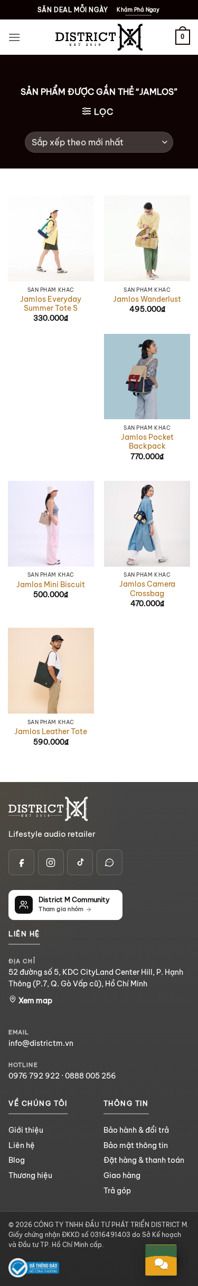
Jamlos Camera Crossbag (147, 589)
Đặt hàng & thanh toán (143, 1160)
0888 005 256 (90, 1076)
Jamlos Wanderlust (147, 299)
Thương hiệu (30, 1175)
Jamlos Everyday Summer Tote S (50, 304)
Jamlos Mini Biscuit (50, 584)
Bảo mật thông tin (135, 1145)
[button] (14, 37)
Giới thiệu (25, 1130)
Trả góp (117, 1190)
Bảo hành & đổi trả (136, 1130)
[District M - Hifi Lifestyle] (99, 37)
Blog (16, 1160)
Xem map (34, 1000)
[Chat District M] (109, 862)
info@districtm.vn (40, 1043)
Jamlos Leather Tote (50, 731)
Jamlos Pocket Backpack (147, 442)
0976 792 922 (34, 1076)
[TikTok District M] (80, 862)
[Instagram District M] (51, 862)
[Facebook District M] (21, 862)
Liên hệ (21, 1145)
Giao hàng (121, 1175)
